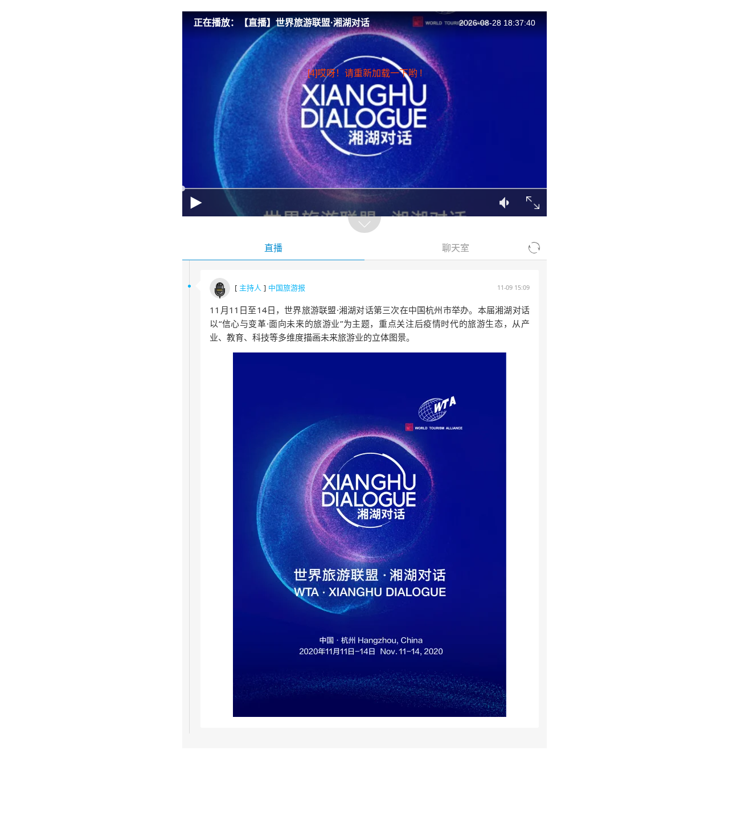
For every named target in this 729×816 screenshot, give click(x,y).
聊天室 (455, 247)
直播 (273, 247)
